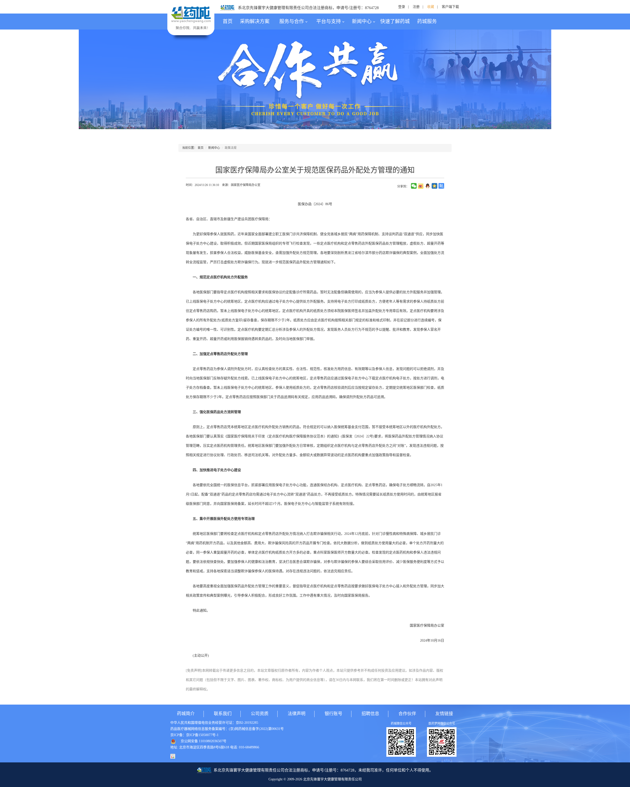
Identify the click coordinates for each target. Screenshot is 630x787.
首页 (228, 21)
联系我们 (223, 713)
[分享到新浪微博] (421, 186)
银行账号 (333, 713)
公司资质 (259, 713)
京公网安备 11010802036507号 (203, 741)
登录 (401, 7)
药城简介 (186, 713)
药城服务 (427, 21)
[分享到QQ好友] (427, 186)
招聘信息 (370, 713)
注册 (416, 7)
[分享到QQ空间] (434, 186)
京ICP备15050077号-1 (202, 735)
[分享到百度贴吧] (441, 186)
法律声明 (296, 713)
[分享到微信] (414, 186)
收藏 (430, 7)
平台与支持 (328, 21)
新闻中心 (362, 21)
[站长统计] (175, 756)
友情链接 (444, 713)
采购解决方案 (254, 21)
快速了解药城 (395, 21)
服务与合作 (291, 21)
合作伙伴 (407, 713)
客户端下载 (450, 7)
